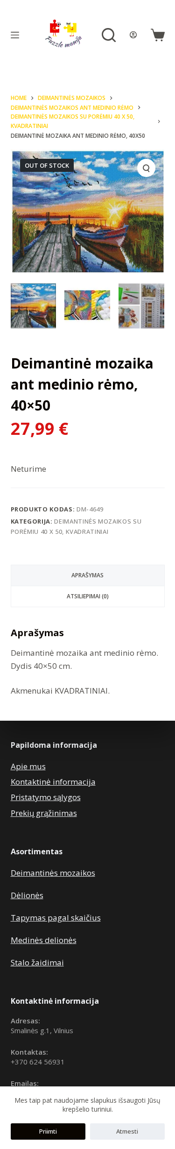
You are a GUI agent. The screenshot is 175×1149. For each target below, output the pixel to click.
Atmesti (127, 1131)
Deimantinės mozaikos (53, 872)
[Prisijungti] (133, 34)
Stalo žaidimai (37, 962)
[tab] (88, 575)
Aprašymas (87, 575)
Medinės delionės (44, 940)
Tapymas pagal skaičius (56, 917)
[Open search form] (109, 35)
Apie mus (28, 766)
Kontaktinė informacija (53, 781)
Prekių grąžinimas (44, 813)
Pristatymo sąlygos (46, 797)
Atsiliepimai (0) (88, 596)
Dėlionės (27, 895)
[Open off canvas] (15, 35)
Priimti (48, 1131)
